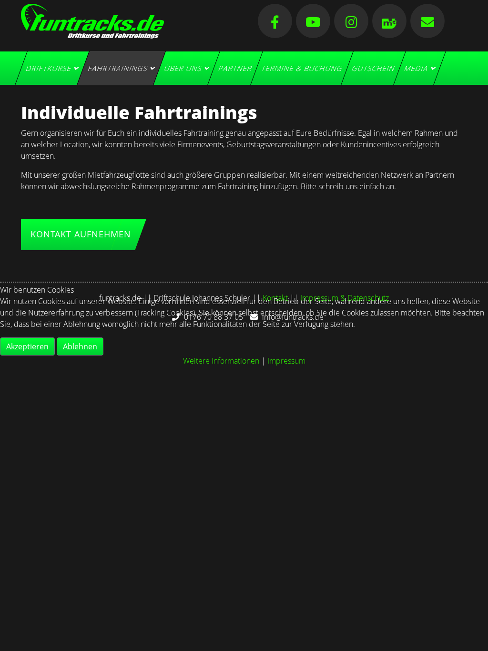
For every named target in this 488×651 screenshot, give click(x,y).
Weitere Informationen (221, 361)
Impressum (286, 361)
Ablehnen (80, 346)
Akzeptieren (27, 346)
